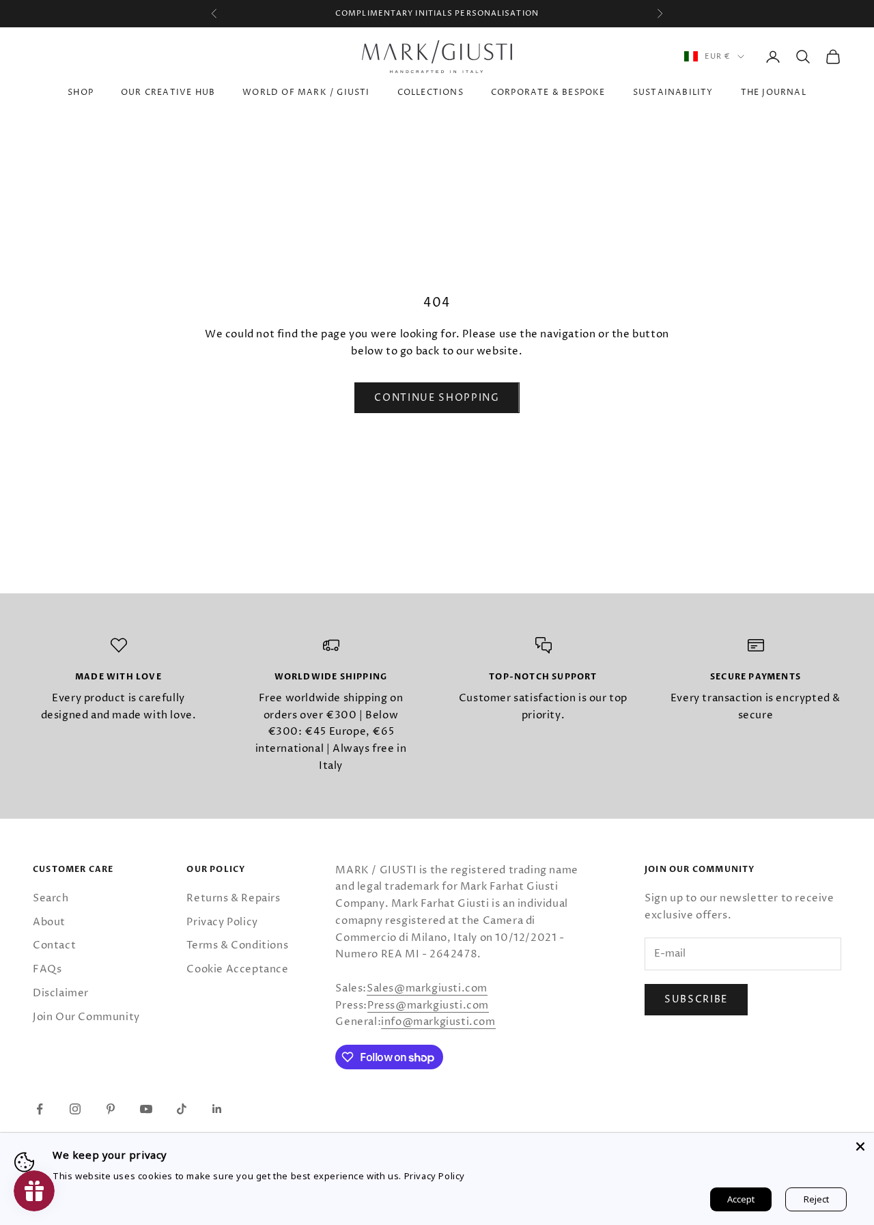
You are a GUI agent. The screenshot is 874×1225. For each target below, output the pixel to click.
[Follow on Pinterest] (110, 1109)
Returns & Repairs (233, 898)
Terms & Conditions (237, 945)
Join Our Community (86, 1017)
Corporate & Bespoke (548, 92)
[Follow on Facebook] (39, 1109)
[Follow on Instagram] (75, 1109)
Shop (81, 92)
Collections (430, 92)
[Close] (860, 1146)
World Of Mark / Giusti (305, 92)
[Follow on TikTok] (181, 1109)
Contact (54, 945)
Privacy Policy (221, 922)
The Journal (773, 92)
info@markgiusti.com (438, 1022)
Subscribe (696, 999)
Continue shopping (437, 397)
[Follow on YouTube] (146, 1109)
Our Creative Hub (168, 92)
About (49, 922)
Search (51, 898)
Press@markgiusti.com (428, 1005)
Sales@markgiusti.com (427, 988)
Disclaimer (61, 993)
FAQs (47, 969)
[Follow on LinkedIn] (217, 1109)
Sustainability (673, 92)
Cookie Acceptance (237, 969)
